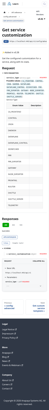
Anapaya (6, 352)
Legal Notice (8, 329)
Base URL (11, 268)
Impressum (7, 333)
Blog (4, 357)
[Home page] (4, 13)
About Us (6, 380)
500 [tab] (21, 225)
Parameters (12, 277)
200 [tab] (5, 225)
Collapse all (39, 261)
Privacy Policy (8, 337)
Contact (6, 388)
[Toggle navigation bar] (4, 4)
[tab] (6, 243)
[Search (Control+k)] (44, 3)
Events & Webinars (11, 365)
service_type (10, 282)
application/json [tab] (10, 237)
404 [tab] (13, 225)
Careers (6, 384)
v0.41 (40, 19)
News (5, 361)
